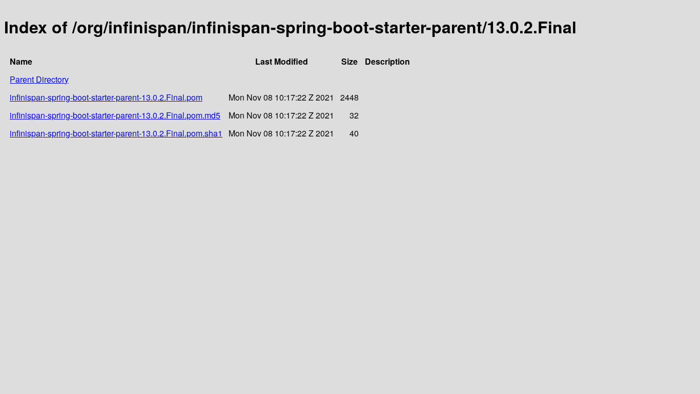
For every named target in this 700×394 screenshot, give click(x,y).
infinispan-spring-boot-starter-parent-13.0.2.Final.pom (106, 97)
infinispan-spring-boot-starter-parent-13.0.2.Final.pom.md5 (115, 115)
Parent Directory (39, 79)
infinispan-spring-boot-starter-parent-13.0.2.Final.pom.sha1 (116, 133)
